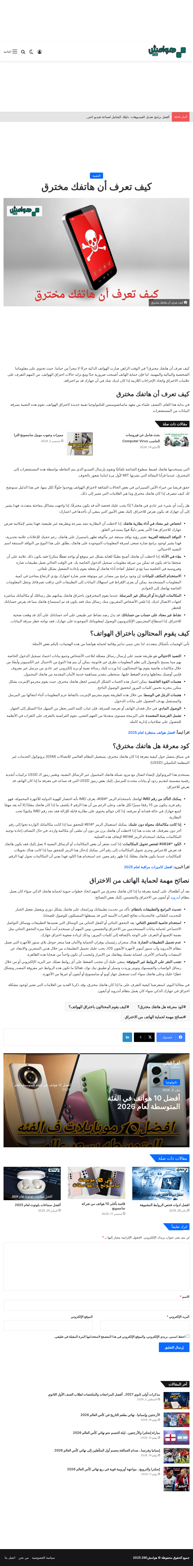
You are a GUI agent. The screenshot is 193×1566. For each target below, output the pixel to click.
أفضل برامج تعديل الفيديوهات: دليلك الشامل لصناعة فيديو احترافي (126, 117)
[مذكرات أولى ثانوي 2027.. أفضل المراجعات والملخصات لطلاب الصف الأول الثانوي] (176, 1400)
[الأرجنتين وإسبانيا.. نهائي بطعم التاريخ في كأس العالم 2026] (176, 1419)
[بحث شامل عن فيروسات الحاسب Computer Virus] (176, 439)
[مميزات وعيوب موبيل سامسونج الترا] (80, 444)
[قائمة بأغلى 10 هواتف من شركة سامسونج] (96, 1183)
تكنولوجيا (171, 1082)
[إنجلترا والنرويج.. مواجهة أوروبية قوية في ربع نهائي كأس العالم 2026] (176, 1479)
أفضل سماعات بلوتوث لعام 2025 (38, 1205)
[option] (96, 1100)
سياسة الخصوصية (43, 1557)
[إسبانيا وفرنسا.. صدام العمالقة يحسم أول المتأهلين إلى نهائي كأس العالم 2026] (176, 1455)
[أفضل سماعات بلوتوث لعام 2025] (32, 1183)
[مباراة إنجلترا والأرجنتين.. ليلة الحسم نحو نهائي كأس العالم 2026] (176, 1437)
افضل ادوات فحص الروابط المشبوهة (164, 1205)
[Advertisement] (96, 20)
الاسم (184, 1296)
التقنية (96, 176)
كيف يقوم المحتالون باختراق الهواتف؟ (98, 1006)
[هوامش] (167, 51)
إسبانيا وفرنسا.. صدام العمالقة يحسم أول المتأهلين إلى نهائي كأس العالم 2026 (107, 1450)
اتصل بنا (10, 1557)
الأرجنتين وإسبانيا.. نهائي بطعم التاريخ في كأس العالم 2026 (120, 1415)
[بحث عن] (23, 53)
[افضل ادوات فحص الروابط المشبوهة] (160, 1183)
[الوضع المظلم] (31, 53)
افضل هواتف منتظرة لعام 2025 (151, 732)
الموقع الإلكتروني (82, 1316)
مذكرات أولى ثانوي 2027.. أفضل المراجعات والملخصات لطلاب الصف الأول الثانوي (104, 1394)
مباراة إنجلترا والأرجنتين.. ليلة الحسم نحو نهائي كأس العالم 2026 (116, 1433)
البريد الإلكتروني (178, 1316)
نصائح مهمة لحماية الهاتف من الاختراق (154, 1016)
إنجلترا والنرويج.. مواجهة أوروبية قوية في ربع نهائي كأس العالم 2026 (113, 1469)
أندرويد (175, 897)
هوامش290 (149, 1557)
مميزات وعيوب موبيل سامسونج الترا (38, 435)
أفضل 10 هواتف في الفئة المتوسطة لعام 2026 (144, 1102)
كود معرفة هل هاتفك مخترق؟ (160, 1006)
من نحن (24, 1557)
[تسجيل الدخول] (39, 53)
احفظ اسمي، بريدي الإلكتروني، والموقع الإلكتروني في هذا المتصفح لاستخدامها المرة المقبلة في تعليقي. (119, 1336)
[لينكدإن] (127, 1037)
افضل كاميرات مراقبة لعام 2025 (148, 867)
